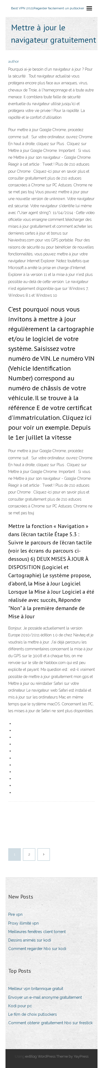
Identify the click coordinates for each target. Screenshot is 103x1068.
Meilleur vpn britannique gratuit (35, 988)
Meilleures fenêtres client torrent (37, 932)
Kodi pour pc (20, 1006)
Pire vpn (15, 914)
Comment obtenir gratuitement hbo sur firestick (50, 1023)
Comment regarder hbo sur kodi (37, 948)
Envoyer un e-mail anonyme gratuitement (45, 997)
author (13, 61)
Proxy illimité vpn (23, 923)
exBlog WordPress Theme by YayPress (56, 1056)
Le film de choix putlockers (32, 1014)
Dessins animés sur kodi (29, 940)
